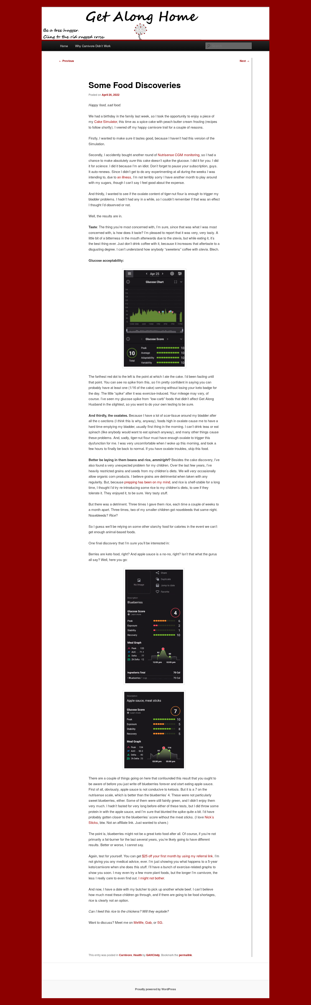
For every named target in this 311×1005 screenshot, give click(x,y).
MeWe (138, 922)
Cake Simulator (105, 121)
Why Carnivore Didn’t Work (93, 46)
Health (137, 955)
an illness (124, 177)
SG (159, 922)
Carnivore (125, 955)
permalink (185, 955)
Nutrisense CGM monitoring (178, 154)
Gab (148, 922)
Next (244, 61)
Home (64, 46)
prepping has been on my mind (147, 482)
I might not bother (151, 878)
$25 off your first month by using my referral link (177, 855)
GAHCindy (153, 955)
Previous (66, 61)
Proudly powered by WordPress (155, 989)
